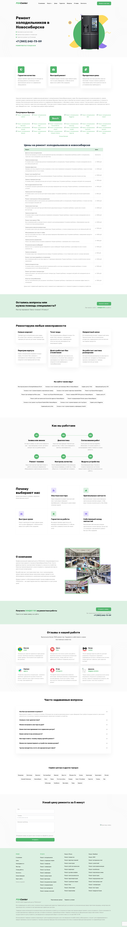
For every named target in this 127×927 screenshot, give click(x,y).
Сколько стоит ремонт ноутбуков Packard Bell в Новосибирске (40, 402)
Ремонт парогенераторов (71, 878)
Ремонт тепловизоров (94, 884)
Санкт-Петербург (80, 779)
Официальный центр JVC (102, 386)
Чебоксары (48, 783)
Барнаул (80, 783)
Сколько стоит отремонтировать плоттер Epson (73, 402)
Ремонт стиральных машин (47, 860)
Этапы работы (19, 869)
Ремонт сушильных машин (71, 881)
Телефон (19, 815)
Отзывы (76, 3)
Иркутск (64, 775)
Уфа (104, 779)
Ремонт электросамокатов (71, 875)
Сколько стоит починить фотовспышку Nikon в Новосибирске (61, 386)
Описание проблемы (22, 822)
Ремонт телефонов (45, 863)
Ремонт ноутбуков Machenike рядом (53, 394)
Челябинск (56, 783)
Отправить (35, 839)
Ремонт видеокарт (69, 869)
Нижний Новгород (26, 779)
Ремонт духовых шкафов (70, 872)
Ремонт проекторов (94, 875)
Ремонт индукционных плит (96, 878)
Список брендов (20, 875)
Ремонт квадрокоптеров (95, 890)
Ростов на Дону (61, 779)
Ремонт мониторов (69, 863)
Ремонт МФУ (92, 857)
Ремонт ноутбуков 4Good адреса (94, 390)
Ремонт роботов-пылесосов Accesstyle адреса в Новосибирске (47, 398)
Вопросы (69, 3)
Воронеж (37, 775)
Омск (45, 779)
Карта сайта (19, 878)
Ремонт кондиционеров (46, 885)
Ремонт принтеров (45, 878)
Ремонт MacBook (93, 854)
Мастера (18, 866)
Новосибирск (37, 779)
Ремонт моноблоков (94, 869)
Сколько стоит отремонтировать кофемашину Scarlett (71, 406)
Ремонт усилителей (94, 863)
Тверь (73, 783)
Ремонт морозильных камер (96, 872)
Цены (55, 3)
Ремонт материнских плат (96, 860)
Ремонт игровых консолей (47, 891)
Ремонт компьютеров (46, 875)
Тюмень (98, 779)
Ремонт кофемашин (45, 872)
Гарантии (62, 3)
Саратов (90, 779)
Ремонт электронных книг (95, 881)
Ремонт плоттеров (94, 887)
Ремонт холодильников (46, 857)
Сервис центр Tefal (87, 386)
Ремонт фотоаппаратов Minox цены (30, 394)
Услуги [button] (49, 3)
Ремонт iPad (67, 884)
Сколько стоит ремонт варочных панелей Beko (69, 390)
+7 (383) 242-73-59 (29, 41)
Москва (106, 775)
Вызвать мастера (104, 3)
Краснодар (89, 775)
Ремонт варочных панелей (71, 860)
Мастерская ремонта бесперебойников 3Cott (30, 386)
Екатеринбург (47, 775)
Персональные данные (56, 899)
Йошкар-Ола (72, 775)
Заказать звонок (103, 303)
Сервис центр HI (100, 394)
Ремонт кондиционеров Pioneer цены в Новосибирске (82, 398)
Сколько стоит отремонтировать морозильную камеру (38, 390)
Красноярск (98, 775)
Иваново (56, 775)
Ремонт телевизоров (45, 866)
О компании (41, 3)
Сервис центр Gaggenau (96, 402)
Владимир (20, 775)
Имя (18, 809)
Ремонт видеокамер (69, 890)
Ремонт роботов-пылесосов (71, 866)
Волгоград (29, 775)
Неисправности (20, 863)
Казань (81, 775)
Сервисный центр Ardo (47, 406)
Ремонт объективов (69, 887)
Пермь (52, 779)
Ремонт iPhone (68, 854)
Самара (70, 779)
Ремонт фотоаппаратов (46, 888)
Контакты (83, 3)
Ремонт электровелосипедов (96, 866)
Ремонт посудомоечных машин (48, 882)
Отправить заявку (103, 609)
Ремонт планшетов (69, 857)
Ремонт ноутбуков (45, 869)
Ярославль (65, 783)
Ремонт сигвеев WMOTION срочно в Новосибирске (79, 394)
